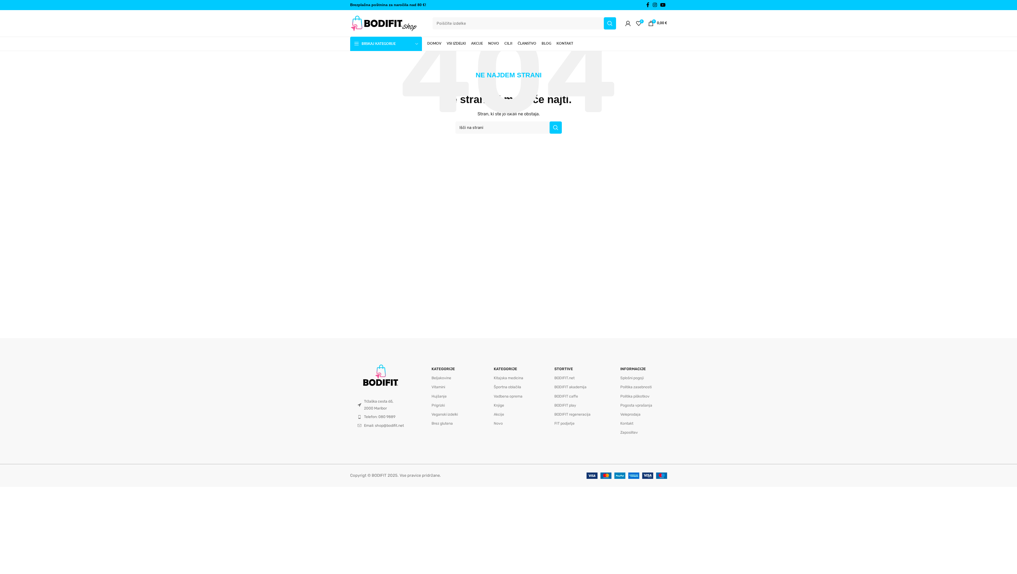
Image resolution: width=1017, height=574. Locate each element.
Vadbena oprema (508, 396)
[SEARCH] (610, 23)
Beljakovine (441, 378)
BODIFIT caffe (566, 396)
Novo (498, 423)
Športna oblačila (507, 387)
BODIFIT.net (564, 378)
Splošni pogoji (632, 378)
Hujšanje (439, 396)
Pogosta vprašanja (636, 405)
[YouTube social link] (663, 5)
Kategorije (443, 369)
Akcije (499, 414)
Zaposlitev (629, 432)
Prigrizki (438, 405)
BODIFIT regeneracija (572, 414)
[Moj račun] (628, 23)
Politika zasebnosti (636, 387)
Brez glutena (442, 423)
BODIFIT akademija (570, 387)
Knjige (499, 405)
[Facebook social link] (648, 5)
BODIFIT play (565, 405)
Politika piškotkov (635, 396)
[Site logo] (383, 23)
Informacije (633, 369)
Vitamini (438, 387)
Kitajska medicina (508, 378)
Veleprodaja (630, 414)
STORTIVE (563, 369)
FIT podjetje (564, 423)
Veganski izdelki (445, 414)
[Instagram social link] (655, 5)
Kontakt (626, 423)
